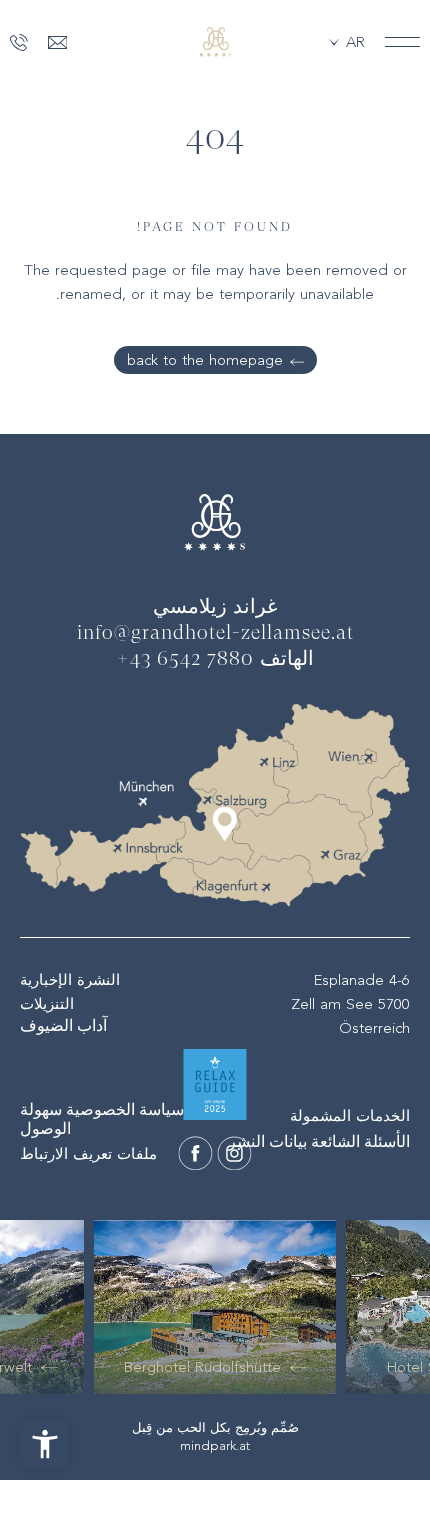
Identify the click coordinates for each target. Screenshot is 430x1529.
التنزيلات (47, 1004)
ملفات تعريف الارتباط (88, 1154)
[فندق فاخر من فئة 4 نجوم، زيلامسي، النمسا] (215, 42)
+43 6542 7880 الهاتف (215, 660)
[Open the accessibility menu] (45, 1444)
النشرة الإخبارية (70, 980)
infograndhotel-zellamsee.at (215, 634)
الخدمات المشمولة (350, 1116)
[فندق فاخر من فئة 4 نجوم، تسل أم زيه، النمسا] (235, 1153)
